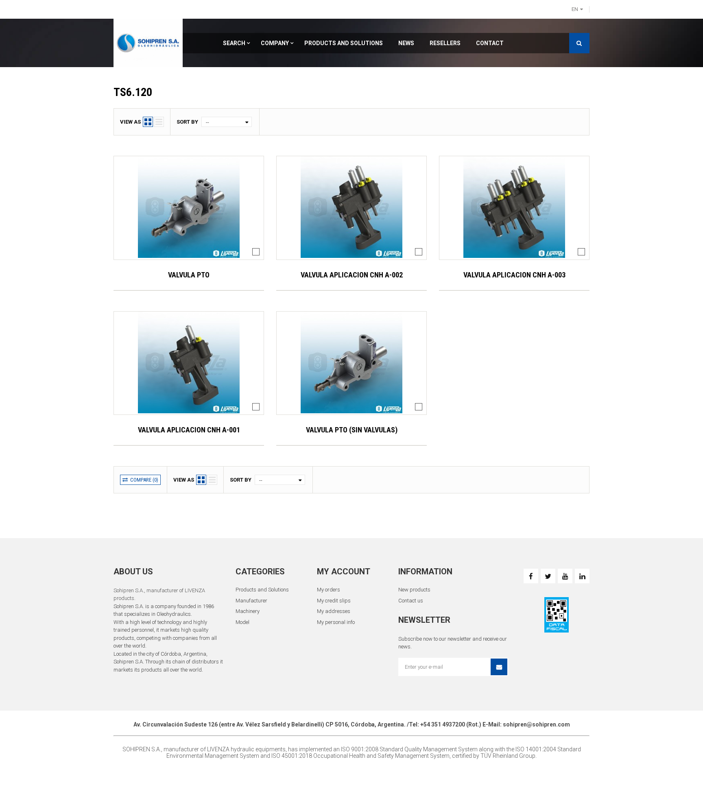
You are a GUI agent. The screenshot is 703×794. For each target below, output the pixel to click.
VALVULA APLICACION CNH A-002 (352, 274)
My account (343, 571)
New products (414, 590)
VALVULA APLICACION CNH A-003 (514, 274)
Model (242, 622)
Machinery (248, 611)
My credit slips (334, 601)
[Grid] (147, 121)
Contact (490, 43)
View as (130, 122)
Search (234, 43)
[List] (158, 122)
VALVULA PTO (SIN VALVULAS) (351, 429)
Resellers (445, 43)
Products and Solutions (343, 43)
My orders (328, 590)
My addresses (333, 611)
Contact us (410, 601)
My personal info (336, 622)
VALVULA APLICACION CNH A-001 (189, 429)
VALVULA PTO (189, 274)
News (406, 43)
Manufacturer (251, 601)
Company (275, 43)
